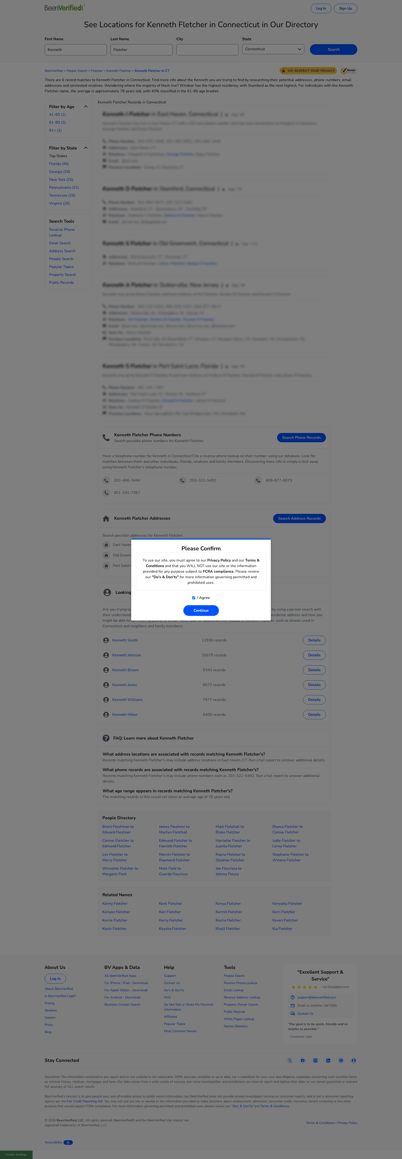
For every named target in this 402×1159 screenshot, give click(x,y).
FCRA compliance (218, 571)
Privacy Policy (219, 560)
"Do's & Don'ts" (165, 577)
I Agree (203, 597)
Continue (201, 610)
